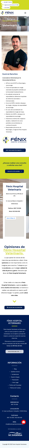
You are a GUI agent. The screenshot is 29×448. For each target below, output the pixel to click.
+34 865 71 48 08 (7, 2)
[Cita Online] (2, 7)
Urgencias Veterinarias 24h (11, 5)
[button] (21, 13)
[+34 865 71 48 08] (2, 2)
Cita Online (7, 7)
